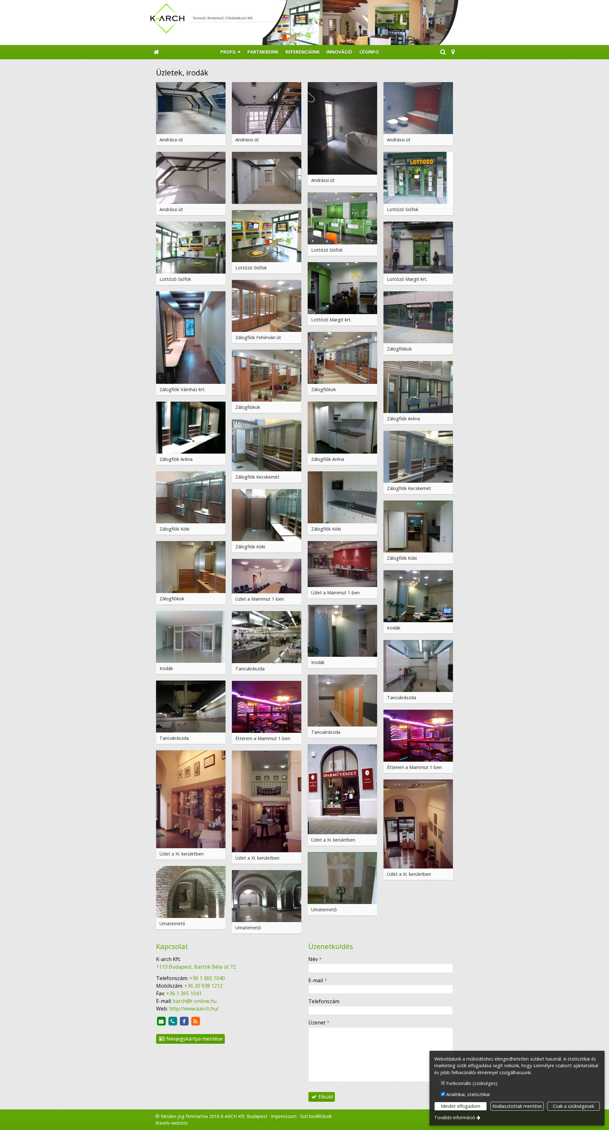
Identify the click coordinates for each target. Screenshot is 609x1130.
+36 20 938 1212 (203, 985)
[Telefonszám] (172, 1021)
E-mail (317, 980)
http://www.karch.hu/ (194, 1008)
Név (315, 959)
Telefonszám (323, 1001)
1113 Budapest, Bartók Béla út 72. (196, 966)
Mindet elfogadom (460, 1106)
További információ (454, 1117)
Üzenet (319, 1022)
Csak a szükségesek (573, 1106)
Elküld (325, 1096)
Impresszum (284, 1116)
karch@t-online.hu (195, 1001)
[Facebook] (184, 1021)
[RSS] (195, 1021)
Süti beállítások (316, 1116)
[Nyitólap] (304, 22)
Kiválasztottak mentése (517, 1106)
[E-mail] (161, 1021)
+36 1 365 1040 (207, 978)
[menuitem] (156, 52)
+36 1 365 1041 (184, 993)
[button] (453, 52)
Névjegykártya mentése (194, 1038)
